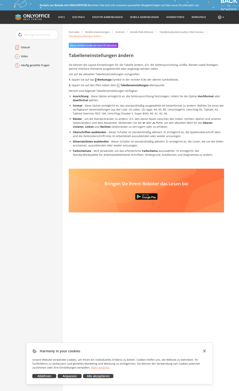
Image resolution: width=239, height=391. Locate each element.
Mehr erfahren (100, 367)
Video (24, 56)
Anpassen (70, 376)
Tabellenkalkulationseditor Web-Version (181, 32)
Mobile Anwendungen (97, 32)
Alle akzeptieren (98, 376)
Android (119, 32)
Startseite (74, 32)
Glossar (25, 47)
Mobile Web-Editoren (142, 32)
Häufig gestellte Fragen (35, 65)
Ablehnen (44, 376)
